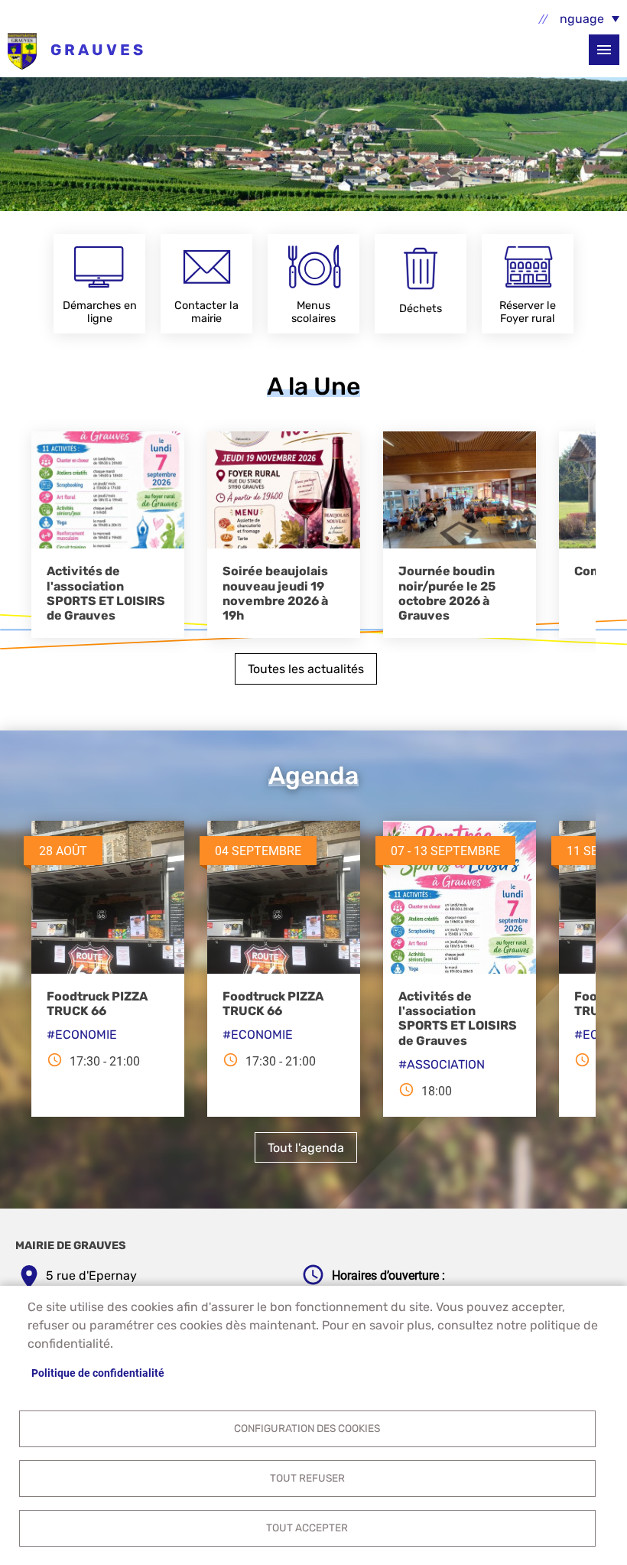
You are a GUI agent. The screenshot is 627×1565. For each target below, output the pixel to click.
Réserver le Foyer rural (527, 312)
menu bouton (604, 49)
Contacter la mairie (206, 312)
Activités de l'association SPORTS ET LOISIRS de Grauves (106, 593)
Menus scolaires (313, 312)
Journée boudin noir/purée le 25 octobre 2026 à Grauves (446, 593)
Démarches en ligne (100, 312)
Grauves (22, 50)
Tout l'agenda (306, 1147)
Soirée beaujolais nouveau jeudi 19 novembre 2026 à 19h (275, 593)
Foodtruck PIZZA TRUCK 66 (97, 1003)
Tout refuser (307, 1478)
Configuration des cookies (307, 1428)
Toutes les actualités (306, 669)
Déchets (420, 308)
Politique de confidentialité (97, 1373)
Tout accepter (307, 1527)
